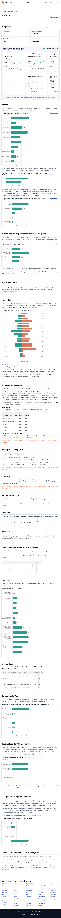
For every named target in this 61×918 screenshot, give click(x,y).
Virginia (52, 890)
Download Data (26, 911)
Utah (51, 886)
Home (4, 7)
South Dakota (41, 903)
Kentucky (16, 899)
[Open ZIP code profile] (58, 2)
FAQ (19, 911)
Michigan (28, 886)
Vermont (52, 888)
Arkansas (4, 890)
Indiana (16, 892)
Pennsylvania (41, 896)
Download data (55, 17)
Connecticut (4, 896)
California (4, 892)
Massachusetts (30, 883)
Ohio (39, 890)
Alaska (3, 886)
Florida (3, 905)
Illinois (15, 890)
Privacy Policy (47, 911)
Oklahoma (40, 892)
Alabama (3, 883)
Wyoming (52, 899)
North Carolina (42, 886)
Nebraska (28, 896)
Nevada (28, 899)
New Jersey (29, 903)
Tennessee (41, 905)
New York (40, 883)
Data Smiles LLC (32, 914)
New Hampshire (30, 901)
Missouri (28, 892)
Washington (53, 892)
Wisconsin (52, 896)
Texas (51, 883)
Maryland (16, 905)
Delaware (4, 899)
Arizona (3, 888)
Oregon (40, 894)
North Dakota (41, 888)
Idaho (15, 888)
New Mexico (29, 905)
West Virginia (53, 894)
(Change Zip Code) (20, 7)
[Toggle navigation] (28, 2)
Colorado (4, 894)
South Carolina (42, 901)
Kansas (15, 896)
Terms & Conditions (36, 911)
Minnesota (28, 888)
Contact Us (13, 911)
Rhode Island (41, 899)
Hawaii (15, 886)
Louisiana (16, 901)
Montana (28, 894)
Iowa (15, 894)
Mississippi (29, 890)
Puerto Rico (9, 7)
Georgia (16, 883)
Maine (15, 903)
